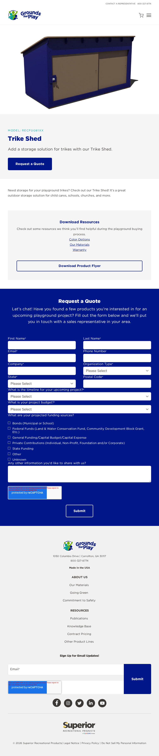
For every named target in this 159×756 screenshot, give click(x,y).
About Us (80, 577)
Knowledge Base (79, 626)
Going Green (79, 592)
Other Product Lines (79, 641)
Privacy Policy (91, 743)
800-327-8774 (144, 3)
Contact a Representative (120, 3)
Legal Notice (71, 743)
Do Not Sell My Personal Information (123, 743)
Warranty (80, 249)
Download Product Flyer (80, 266)
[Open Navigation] (149, 15)
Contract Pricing (79, 634)
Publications (79, 618)
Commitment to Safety (79, 600)
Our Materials (79, 244)
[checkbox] (79, 441)
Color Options (79, 239)
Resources (79, 610)
